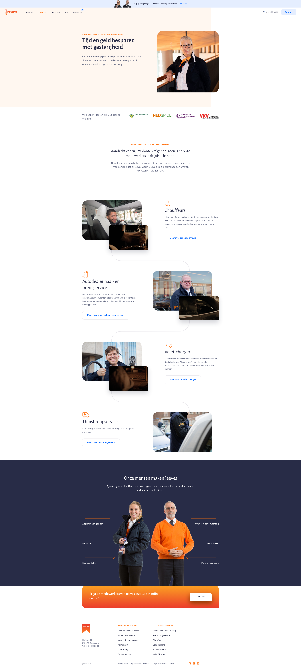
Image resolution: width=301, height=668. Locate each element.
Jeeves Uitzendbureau (128, 640)
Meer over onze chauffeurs (182, 238)
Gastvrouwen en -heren (128, 630)
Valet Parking (159, 644)
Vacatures (183, 3)
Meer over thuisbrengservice (101, 442)
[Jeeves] (11, 12)
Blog (66, 12)
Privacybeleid (123, 663)
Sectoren (43, 12)
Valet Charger (159, 654)
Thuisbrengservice (161, 635)
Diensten (30, 12)
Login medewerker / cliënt (163, 663)
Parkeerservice (124, 654)
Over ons (56, 12)
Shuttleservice (159, 649)
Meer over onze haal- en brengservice (105, 315)
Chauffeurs (158, 640)
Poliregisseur (123, 644)
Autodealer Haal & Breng (164, 630)
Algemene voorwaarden (140, 663)
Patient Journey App (127, 635)
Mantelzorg (123, 649)
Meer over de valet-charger (182, 379)
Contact (289, 12)
